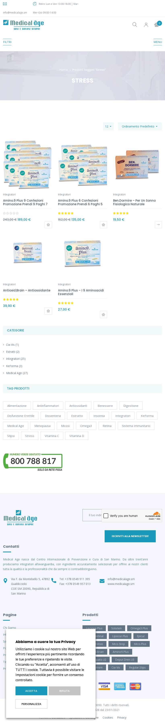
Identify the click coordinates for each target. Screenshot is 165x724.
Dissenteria (53, 416)
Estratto (77, 416)
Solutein (116, 628)
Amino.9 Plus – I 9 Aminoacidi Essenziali (81, 292)
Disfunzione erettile (20, 416)
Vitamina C (52, 436)
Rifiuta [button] (64, 691)
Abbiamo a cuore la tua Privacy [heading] (45, 641)
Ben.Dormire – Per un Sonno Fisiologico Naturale (134, 202)
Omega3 (86, 426)
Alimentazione (17, 406)
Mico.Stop (118, 644)
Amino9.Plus (121, 652)
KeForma (12, 366)
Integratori (13, 359)
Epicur (141, 636)
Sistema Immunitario (136, 426)
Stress (29, 436)
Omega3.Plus (139, 628)
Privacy (121, 717)
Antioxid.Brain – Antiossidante (26, 290)
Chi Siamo (9, 628)
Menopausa (42, 426)
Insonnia (99, 416)
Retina (107, 426)
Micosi (65, 426)
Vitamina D (76, 436)
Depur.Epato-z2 (96, 659)
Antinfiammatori (48, 406)
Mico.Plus (140, 644)
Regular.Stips (137, 667)
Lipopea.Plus (94, 628)
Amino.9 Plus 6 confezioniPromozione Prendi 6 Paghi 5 (80, 202)
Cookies (108, 717)
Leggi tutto (158, 224)
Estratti (10, 352)
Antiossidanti (78, 406)
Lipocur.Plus (120, 636)
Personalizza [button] (31, 704)
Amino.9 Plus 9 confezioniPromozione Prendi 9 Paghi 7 (25, 202)
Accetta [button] (31, 691)
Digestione (130, 406)
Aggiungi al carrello (48, 224)
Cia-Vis (10, 345)
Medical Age (14, 373)
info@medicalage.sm (15, 12)
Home (64, 70)
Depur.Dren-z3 (124, 659)
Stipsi (11, 436)
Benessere (105, 406)
